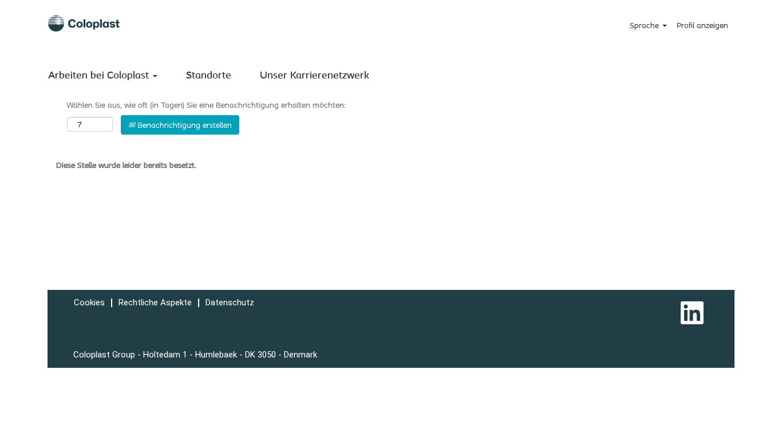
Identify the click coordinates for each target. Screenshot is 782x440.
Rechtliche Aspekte (155, 302)
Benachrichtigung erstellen (183, 125)
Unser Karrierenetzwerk (314, 74)
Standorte (208, 74)
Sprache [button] (645, 25)
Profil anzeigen (702, 25)
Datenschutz (230, 302)
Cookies (89, 302)
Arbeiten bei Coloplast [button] (100, 74)
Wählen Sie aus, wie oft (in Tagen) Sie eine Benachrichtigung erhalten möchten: (206, 105)
